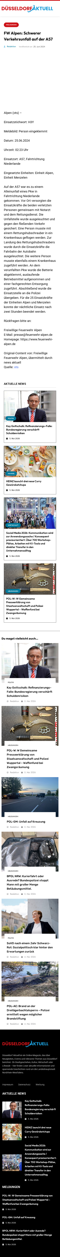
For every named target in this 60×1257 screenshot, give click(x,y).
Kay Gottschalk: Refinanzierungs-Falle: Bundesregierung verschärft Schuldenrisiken (29, 429)
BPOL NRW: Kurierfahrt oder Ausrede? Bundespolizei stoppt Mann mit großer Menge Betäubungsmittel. (27, 1235)
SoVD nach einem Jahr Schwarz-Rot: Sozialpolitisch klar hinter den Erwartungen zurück (30, 947)
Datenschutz (24, 1084)
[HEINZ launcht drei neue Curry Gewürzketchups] (30, 461)
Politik (11, 418)
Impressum (7, 1084)
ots (16, 367)
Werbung (40, 1084)
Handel (11, 473)
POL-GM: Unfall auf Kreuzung (26, 821)
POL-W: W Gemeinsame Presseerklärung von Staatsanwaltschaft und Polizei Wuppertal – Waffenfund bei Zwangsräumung (24, 605)
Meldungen (11, 25)
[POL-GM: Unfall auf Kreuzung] (30, 797)
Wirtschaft (13, 525)
